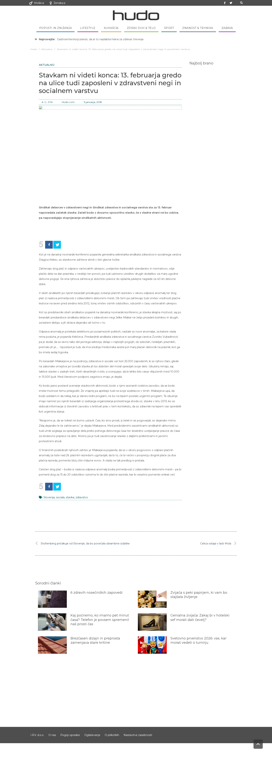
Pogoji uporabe (70, 735)
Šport (169, 28)
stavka (70, 497)
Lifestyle (87, 28)
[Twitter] (231, 3)
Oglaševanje (92, 735)
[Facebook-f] (224, 3)
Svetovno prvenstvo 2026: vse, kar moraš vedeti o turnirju (198, 640)
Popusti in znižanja (55, 28)
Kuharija (111, 28)
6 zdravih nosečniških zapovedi (96, 593)
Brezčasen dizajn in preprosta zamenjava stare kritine (95, 640)
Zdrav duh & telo (141, 28)
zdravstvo (81, 497)
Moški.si (39, 3)
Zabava (227, 28)
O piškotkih (112, 735)
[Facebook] (49, 245)
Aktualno (46, 65)
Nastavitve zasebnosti (138, 735)
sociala (60, 497)
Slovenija (49, 497)
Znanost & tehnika (197, 28)
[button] (241, 3)
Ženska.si (59, 3)
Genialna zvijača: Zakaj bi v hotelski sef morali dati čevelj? (199, 617)
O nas (52, 735)
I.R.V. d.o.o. (37, 735)
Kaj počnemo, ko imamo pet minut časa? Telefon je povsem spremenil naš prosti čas (99, 619)
